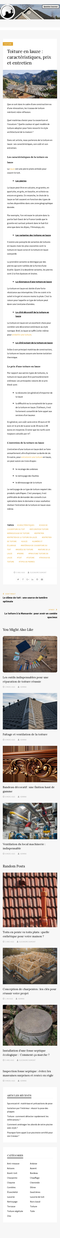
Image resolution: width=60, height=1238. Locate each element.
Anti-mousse (13, 1163)
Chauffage (34, 1177)
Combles (11, 1187)
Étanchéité (12, 1192)
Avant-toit (12, 1173)
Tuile (32, 1211)
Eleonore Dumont (38, 572)
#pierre (20, 553)
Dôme (33, 1187)
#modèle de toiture (24, 549)
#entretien (39, 533)
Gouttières (35, 1192)
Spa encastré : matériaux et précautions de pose (29, 1103)
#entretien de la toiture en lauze (22, 537)
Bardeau (34, 1173)
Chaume (11, 1182)
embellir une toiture (21, 334)
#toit (19, 557)
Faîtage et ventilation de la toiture (25, 734)
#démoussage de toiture (18, 533)
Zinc (9, 1215)
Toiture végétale (15, 1211)
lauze (12, 168)
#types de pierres (27, 561)
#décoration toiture (39, 529)
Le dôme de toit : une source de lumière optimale (25, 599)
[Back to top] (57, 1235)
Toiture (8, 44)
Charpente (12, 1177)
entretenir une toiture (31, 457)
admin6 (23, 687)
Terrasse (11, 1206)
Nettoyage (12, 1201)
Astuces (11, 1168)
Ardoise (33, 1163)
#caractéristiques (25, 525)
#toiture (30, 557)
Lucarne (11, 1196)
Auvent (33, 1168)
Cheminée (35, 1182)
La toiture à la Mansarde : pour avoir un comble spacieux (30, 615)
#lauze (24, 541)
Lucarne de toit (37, 1196)
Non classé (35, 1201)
